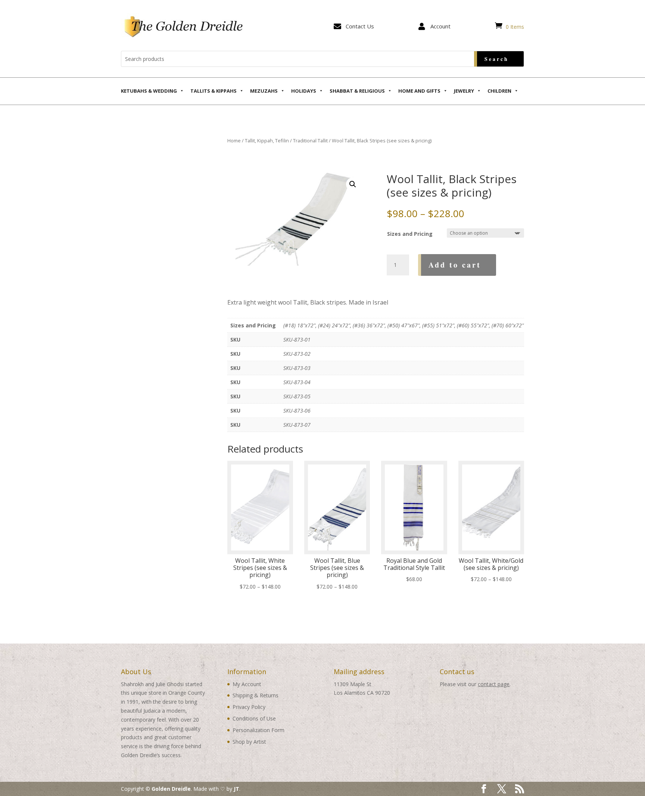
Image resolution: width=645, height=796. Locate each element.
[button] (352, 184)
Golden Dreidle (171, 788)
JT (236, 788)
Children (499, 90)
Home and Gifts (419, 90)
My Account (247, 684)
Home (234, 140)
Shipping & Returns (255, 695)
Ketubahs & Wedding (149, 90)
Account (440, 26)
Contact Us (360, 26)
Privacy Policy (249, 706)
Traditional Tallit (310, 140)
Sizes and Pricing (410, 233)
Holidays (303, 90)
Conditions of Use (254, 718)
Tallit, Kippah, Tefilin (267, 140)
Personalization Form (258, 730)
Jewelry (464, 90)
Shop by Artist (249, 741)
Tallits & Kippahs (213, 90)
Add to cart (455, 264)
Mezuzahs (264, 90)
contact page (494, 684)
